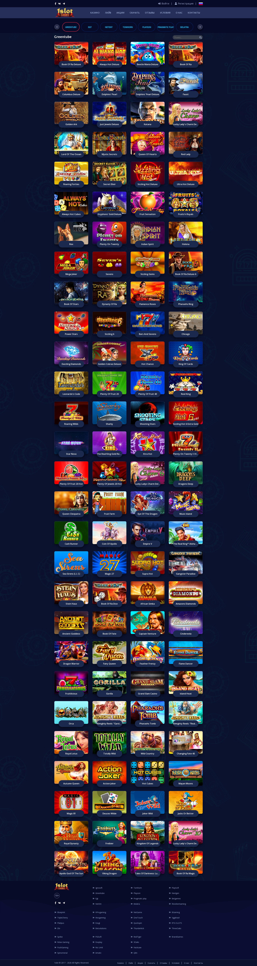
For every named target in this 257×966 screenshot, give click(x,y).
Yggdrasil (175, 917)
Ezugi (97, 923)
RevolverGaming (178, 904)
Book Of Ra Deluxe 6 (185, 274)
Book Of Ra (186, 64)
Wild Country (147, 753)
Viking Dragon (109, 873)
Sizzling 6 (109, 334)
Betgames (176, 898)
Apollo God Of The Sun (71, 873)
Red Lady (185, 154)
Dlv (58, 928)
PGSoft (98, 936)
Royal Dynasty (71, 843)
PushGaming (62, 947)
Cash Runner (71, 543)
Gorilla (109, 693)
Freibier (109, 843)
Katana (147, 124)
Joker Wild (147, 813)
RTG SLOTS (176, 923)
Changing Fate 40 (186, 753)
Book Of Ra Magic (186, 873)
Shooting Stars (147, 423)
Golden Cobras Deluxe (109, 364)
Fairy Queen (109, 663)
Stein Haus (71, 603)
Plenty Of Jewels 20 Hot (109, 483)
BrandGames (177, 936)
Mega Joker (71, 274)
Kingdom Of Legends (147, 843)
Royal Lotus (71, 753)
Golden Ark (71, 124)
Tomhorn (137, 888)
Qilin (135, 953)
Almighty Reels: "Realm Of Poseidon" (186, 723)
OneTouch (138, 917)
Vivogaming (100, 917)
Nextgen (175, 893)
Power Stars (71, 334)
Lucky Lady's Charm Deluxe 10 (186, 843)
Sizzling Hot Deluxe (148, 184)
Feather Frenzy (148, 663)
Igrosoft (98, 888)
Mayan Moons (186, 783)
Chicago (186, 334)
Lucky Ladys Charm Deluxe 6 (147, 483)
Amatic (98, 953)
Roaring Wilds (71, 423)
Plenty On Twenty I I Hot (186, 453)
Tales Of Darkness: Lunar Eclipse (147, 873)
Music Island (185, 513)
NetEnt (98, 904)
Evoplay (98, 942)
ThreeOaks (176, 928)
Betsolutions (100, 928)
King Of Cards (186, 364)
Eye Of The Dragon (147, 513)
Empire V (147, 543)
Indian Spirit (147, 244)
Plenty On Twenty (109, 244)
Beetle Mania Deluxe (147, 64)
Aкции (120, 12)
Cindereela (185, 633)
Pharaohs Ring (185, 304)
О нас (179, 12)
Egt (96, 898)
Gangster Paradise (185, 573)
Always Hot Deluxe (109, 64)
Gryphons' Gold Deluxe (109, 214)
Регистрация (185, 3)
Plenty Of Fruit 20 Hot (71, 483)
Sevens (109, 274)
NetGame (137, 912)
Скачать (135, 12)
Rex (71, 244)
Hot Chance (147, 364)
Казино (95, 12)
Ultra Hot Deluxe (185, 184)
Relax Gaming (63, 942)
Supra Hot (147, 573)
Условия (165, 12)
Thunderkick (138, 928)
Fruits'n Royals (185, 214)
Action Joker (109, 783)
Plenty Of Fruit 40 (147, 394)
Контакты (194, 12)
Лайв (108, 12)
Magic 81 (71, 813)
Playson (136, 893)
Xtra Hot (147, 453)
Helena (185, 244)
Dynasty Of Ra (109, 304)
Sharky (109, 423)
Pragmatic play (139, 898)
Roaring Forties (71, 184)
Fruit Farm (109, 513)
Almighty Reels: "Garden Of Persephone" (109, 723)
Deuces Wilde (109, 813)
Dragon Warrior (71, 663)
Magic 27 (109, 573)
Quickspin (137, 923)
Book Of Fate (109, 633)
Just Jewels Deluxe (109, 124)
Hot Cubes (147, 783)
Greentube (100, 893)
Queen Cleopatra (71, 513)
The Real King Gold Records (109, 453)
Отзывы (150, 12)
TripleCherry (62, 917)
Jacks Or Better (186, 813)
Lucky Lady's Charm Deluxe (186, 124)
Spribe (60, 936)
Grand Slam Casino (147, 693)
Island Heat (186, 693)
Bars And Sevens (147, 334)
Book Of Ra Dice (109, 603)
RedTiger (137, 936)
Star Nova (71, 453)
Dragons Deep (185, 483)
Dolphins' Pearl (109, 94)
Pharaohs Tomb (147, 723)
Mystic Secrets (109, 154)
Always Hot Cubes (71, 214)
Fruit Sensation (148, 214)
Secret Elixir (109, 184)
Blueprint (61, 912)
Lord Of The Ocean (71, 154)
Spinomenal (62, 953)
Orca (71, 723)
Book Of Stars (71, 304)
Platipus (60, 923)
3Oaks (136, 942)
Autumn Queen (71, 783)
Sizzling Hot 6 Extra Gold (185, 423)
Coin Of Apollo (109, 543)
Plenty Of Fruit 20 (109, 394)
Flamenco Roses (147, 304)
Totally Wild (109, 753)
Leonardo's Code (71, 394)
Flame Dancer (186, 663)
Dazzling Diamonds (71, 364)
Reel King (186, 394)
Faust (186, 94)
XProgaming (100, 912)
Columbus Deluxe (71, 94)
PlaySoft (175, 888)
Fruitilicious (71, 693)
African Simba (148, 603)
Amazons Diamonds (186, 603)
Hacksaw (137, 947)
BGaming (175, 912)
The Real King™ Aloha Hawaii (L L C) (186, 543)
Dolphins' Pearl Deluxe (147, 94)
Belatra (136, 904)
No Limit (99, 947)
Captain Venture (147, 633)
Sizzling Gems (148, 274)
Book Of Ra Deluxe (71, 64)
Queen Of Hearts (148, 154)
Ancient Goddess (71, 633)
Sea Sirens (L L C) (71, 573)
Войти (165, 3)
